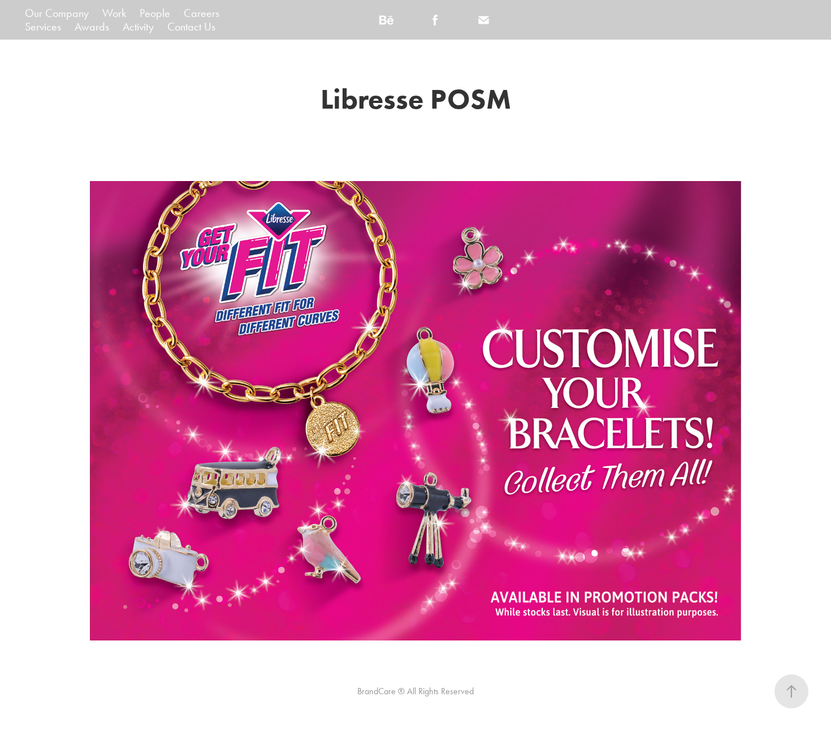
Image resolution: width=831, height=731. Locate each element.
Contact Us (191, 26)
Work (114, 13)
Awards (92, 26)
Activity (138, 26)
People (155, 13)
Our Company (57, 13)
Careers (201, 13)
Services (43, 26)
